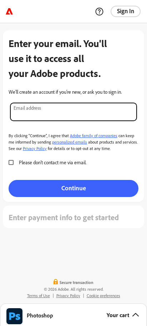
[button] (73, 314)
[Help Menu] (99, 11)
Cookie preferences (103, 295)
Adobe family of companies (93, 135)
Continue (73, 188)
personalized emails (69, 142)
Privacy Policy (35, 148)
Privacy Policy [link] (68, 295)
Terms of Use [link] (38, 295)
